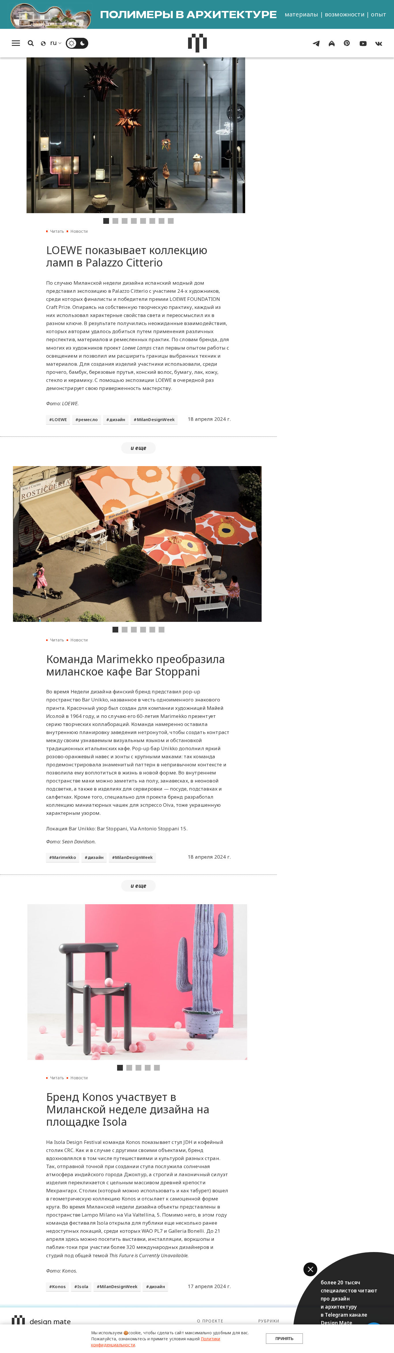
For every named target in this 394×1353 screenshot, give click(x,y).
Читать (57, 231)
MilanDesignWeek (156, 419)
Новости (79, 231)
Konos (59, 1286)
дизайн (117, 419)
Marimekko (64, 857)
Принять (284, 1339)
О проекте (210, 1321)
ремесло (88, 419)
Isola (82, 1286)
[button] (310, 1269)
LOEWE (59, 419)
